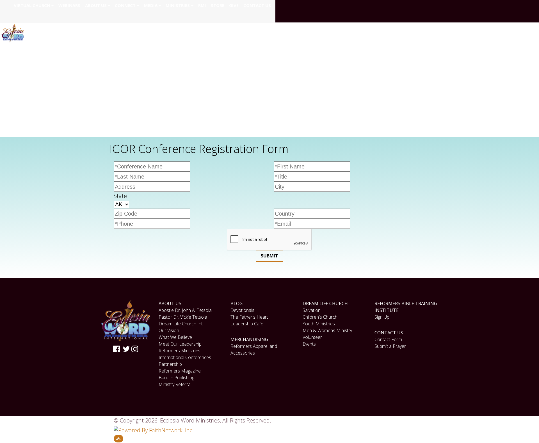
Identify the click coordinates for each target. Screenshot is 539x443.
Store (217, 5)
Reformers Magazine (180, 371)
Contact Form (388, 339)
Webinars (69, 5)
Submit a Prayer (390, 346)
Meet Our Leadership (180, 344)
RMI (202, 5)
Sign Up (381, 317)
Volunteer (312, 337)
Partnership (170, 364)
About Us (96, 5)
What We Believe (175, 337)
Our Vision (169, 330)
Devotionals (242, 310)
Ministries (178, 5)
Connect (125, 5)
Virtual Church (32, 5)
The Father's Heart (249, 317)
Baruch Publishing (176, 378)
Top (118, 438)
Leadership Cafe (246, 324)
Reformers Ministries (179, 351)
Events (309, 344)
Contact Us (257, 5)
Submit (269, 256)
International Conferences (185, 357)
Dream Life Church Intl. (181, 324)
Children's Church (320, 317)
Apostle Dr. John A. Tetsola (185, 310)
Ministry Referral (175, 384)
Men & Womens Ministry (327, 330)
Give (234, 5)
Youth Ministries (319, 324)
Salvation (312, 310)
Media (150, 5)
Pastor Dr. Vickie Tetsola (183, 317)
